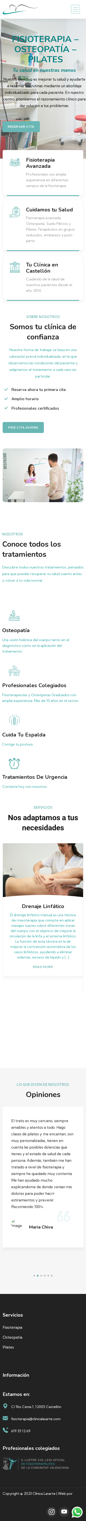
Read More (43, 966)
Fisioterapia (12, 1327)
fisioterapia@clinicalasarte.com (36, 1419)
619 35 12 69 (20, 1431)
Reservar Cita (21, 127)
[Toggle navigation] (75, 9)
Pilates (8, 1347)
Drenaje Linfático (43, 906)
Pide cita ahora (23, 427)
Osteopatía (12, 1337)
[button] (34, 1276)
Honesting (11, 1500)
